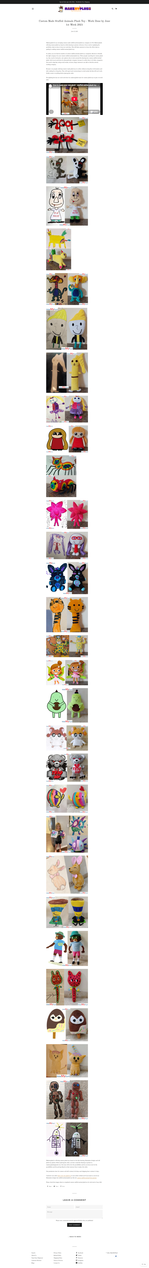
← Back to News (74, 1236)
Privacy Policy (57, 1253)
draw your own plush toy (64, 1175)
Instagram (80, 1260)
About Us (33, 1255)
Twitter (80, 1255)
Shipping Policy (58, 1258)
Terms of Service (58, 1260)
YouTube (80, 1263)
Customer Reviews (36, 1260)
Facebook (80, 1253)
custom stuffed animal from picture (87, 1178)
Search (33, 1253)
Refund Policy (57, 1255)
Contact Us (57, 1263)
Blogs (32, 1263)
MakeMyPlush (114, 1253)
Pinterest (80, 1258)
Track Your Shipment (37, 1258)
